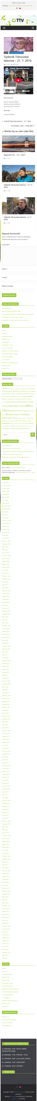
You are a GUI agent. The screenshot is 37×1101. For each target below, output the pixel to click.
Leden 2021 (5, 678)
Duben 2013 (5, 941)
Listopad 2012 (6, 952)
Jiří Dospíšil (14, 396)
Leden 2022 (5, 643)
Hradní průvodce (7, 336)
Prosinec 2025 (6, 506)
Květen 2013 (5, 938)
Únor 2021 (5, 675)
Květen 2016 (5, 841)
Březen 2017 (5, 812)
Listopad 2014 (6, 894)
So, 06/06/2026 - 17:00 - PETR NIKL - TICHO (15, 1055)
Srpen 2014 (5, 903)
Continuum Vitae (14, 388)
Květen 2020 (5, 701)
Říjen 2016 (5, 827)
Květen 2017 (5, 806)
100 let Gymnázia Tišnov (18, 468)
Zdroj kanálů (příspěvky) (9, 1020)
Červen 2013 (5, 935)
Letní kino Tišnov (26, 399)
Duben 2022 (5, 634)
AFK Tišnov (5, 389)
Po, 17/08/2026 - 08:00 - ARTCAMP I (12, 1066)
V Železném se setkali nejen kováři (12, 317)
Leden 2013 (5, 949)
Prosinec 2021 (6, 646)
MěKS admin (15, 64)
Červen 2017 (5, 803)
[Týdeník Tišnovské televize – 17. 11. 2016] (18, 166)
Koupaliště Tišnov (12, 399)
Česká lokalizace (7, 1025)
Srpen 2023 (5, 588)
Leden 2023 (5, 608)
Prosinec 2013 (6, 926)
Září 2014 (5, 900)
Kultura (18, 399)
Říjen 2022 (5, 617)
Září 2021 (5, 655)
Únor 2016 (5, 850)
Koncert (4, 399)
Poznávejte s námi (7, 345)
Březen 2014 (5, 917)
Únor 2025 (5, 535)
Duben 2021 (5, 669)
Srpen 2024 (5, 553)
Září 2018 (5, 760)
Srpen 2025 (5, 518)
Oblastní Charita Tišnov (8, 421)
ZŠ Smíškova (20, 428)
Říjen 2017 (5, 792)
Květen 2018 (5, 771)
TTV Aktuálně (6, 359)
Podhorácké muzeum (20, 421)
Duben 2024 (5, 564)
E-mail (4, 277)
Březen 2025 (5, 532)
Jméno (5, 269)
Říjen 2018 (5, 757)
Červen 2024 (5, 558)
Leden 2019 (5, 748)
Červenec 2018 (6, 766)
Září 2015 (5, 865)
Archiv (6, 52)
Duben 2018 (5, 774)
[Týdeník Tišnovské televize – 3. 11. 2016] (18, 198)
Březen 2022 (5, 637)
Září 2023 (5, 585)
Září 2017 (5, 795)
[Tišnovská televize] (18, 17)
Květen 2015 (5, 876)
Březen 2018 (5, 777)
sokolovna (13, 423)
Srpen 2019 (5, 728)
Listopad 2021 (6, 649)
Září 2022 (5, 620)
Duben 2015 (5, 879)
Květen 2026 (5, 491)
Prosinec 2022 (6, 611)
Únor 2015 (5, 885)
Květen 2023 (5, 596)
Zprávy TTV (5, 368)
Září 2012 (5, 958)
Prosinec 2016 (6, 821)
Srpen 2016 (5, 833)
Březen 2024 (5, 567)
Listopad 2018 (6, 754)
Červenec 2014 (6, 906)
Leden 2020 (5, 713)
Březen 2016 (5, 847)
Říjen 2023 (5, 582)
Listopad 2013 (6, 929)
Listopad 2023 (6, 579)
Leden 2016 (5, 853)
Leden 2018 (5, 783)
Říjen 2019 (5, 722)
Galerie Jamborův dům (23, 388)
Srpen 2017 (5, 798)
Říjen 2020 (5, 687)
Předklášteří (6, 423)
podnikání (29, 421)
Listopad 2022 (6, 614)
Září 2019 (5, 725)
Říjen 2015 (5, 862)
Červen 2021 (5, 663)
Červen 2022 (5, 628)
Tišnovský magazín (7, 357)
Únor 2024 (5, 570)
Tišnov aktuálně (6, 308)
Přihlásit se (5, 1017)
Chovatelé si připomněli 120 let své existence (15, 320)
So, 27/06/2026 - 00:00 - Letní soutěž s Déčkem (16, 1058)
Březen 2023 (5, 602)
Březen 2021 (5, 672)
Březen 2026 (5, 497)
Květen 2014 (5, 911)
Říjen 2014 (5, 897)
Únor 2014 (5, 920)
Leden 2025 (5, 538)
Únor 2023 (5, 605)
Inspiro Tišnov (6, 394)
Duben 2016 (5, 844)
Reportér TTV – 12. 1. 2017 (14, 155)
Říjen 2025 (5, 512)
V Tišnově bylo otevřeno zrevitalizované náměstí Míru (18, 314)
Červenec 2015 (6, 871)
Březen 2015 (5, 882)
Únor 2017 (5, 815)
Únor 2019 (5, 745)
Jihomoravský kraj (6, 396)
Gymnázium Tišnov (18, 391)
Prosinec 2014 (6, 891)
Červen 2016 (5, 838)
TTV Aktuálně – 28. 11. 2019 (26, 472)
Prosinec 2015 (6, 856)
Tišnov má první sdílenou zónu (11, 311)
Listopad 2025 (6, 509)
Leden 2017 (5, 818)
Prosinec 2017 (6, 786)
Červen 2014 (5, 908)
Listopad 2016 (6, 824)
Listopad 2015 (6, 859)
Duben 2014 (5, 914)
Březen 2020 (5, 707)
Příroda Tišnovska (7, 348)
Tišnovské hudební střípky (10, 354)
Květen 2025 (5, 526)
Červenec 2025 (6, 520)
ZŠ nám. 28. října (10, 428)
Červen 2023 (5, 593)
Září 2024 (5, 550)
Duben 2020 (5, 704)
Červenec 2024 (6, 555)
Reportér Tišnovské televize (10, 351)
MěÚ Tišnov (13, 418)
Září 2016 (5, 830)
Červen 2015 (5, 873)
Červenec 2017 (6, 801)
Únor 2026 (5, 500)
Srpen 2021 (5, 658)
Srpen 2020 (5, 693)
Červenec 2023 (6, 590)
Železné (27, 428)
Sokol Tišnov (19, 423)
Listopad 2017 (6, 789)
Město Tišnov (9, 1072)
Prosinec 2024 (6, 541)
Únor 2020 (5, 710)
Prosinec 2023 (6, 576)
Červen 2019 (5, 733)
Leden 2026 (5, 503)
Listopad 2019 (6, 719)
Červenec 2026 (6, 485)
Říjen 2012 (5, 955)
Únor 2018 (5, 780)
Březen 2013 (5, 943)
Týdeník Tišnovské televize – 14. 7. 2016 (17, 121)
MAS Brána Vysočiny (14, 402)
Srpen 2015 (5, 868)
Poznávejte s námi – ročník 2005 (22, 126)
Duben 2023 (5, 599)
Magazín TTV (6, 339)
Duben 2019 (5, 739)
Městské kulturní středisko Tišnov (16, 1044)
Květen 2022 (5, 631)
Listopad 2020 (6, 684)
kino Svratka (28, 396)
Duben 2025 (5, 529)
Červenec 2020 (6, 695)
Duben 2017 (5, 809)
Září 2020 (5, 690)
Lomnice (4, 402)
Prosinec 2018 (6, 751)
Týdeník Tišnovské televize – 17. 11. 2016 (18, 186)
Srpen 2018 (5, 763)
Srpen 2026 (5, 483)
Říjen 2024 (5, 547)
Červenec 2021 (6, 660)
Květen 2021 (5, 666)
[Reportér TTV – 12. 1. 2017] (18, 137)
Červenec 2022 (6, 625)
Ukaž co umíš (6, 365)
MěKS (10, 406)
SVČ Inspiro (25, 423)
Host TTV (4, 333)
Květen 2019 (5, 736)
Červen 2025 (5, 523)
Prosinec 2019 (6, 716)
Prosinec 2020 (6, 681)
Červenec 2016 (6, 836)
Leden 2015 (5, 888)
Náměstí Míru (30, 418)
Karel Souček (20, 396)
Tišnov (31, 423)
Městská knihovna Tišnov (18, 411)
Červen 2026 (5, 488)
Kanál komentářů (7, 1022)
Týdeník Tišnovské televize (16, 52)
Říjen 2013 (5, 932)
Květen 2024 (5, 561)
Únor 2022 (5, 640)
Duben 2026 (5, 494)
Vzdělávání (7, 426)
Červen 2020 (5, 698)
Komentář (6, 245)
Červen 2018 (5, 768)
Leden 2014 (5, 923)
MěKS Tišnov (19, 406)
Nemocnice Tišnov (22, 418)
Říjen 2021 (5, 652)
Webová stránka (7, 286)
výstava (12, 426)
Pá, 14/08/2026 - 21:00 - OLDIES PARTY (13, 1062)
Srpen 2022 (5, 623)
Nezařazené (5, 342)
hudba (33, 391)
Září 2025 (5, 515)
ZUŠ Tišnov (18, 426)
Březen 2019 (5, 742)
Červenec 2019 (6, 730)
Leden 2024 (5, 573)
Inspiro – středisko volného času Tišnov (23, 394)
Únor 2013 (5, 946)
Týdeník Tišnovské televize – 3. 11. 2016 (18, 218)
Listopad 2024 (6, 544)
